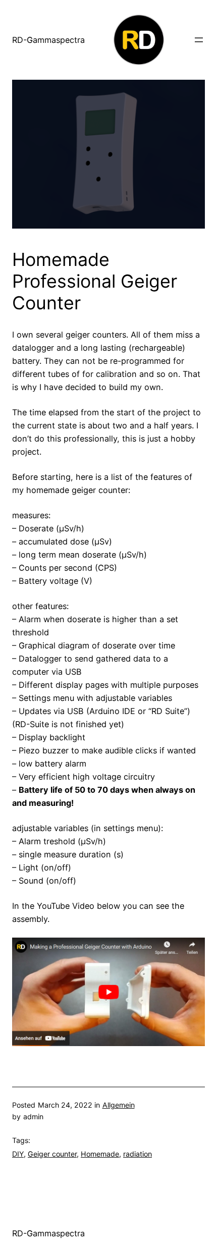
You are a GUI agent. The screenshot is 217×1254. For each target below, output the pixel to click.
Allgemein (118, 1105)
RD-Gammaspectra (48, 40)
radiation (137, 1154)
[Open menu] (199, 40)
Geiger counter (52, 1154)
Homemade (100, 1154)
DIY (18, 1154)
